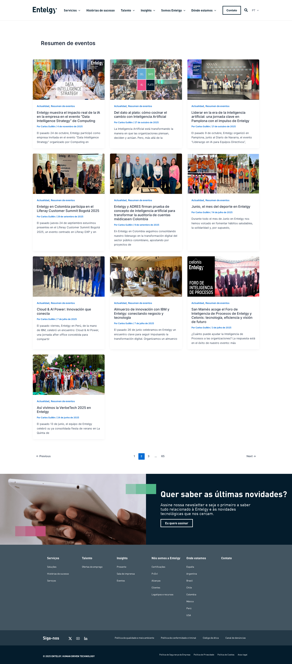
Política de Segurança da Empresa (174, 654)
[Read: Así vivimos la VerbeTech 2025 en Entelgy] (69, 374)
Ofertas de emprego (92, 566)
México (190, 601)
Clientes (156, 587)
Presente (121, 566)
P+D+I (155, 573)
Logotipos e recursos (162, 594)
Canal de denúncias (235, 637)
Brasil (189, 580)
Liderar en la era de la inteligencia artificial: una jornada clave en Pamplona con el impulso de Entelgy (220, 117)
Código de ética (211, 637)
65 (163, 456)
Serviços (51, 580)
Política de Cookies (225, 654)
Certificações (158, 566)
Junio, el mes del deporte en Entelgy (221, 207)
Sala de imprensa (126, 573)
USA (188, 615)
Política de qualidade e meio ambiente (134, 637)
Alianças (156, 580)
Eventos (121, 580)
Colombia (191, 594)
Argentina (191, 573)
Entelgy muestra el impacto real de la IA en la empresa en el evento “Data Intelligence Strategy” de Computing (68, 117)
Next (251, 456)
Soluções (51, 566)
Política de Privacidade (204, 654)
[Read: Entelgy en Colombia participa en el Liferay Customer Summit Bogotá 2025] (69, 173)
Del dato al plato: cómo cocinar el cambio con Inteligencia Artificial (140, 115)
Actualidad (43, 106)
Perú (188, 608)
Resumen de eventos (63, 106)
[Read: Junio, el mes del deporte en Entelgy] (223, 173)
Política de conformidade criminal (178, 637)
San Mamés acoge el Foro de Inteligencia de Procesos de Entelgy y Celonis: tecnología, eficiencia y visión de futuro (221, 315)
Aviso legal (242, 654)
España (190, 566)
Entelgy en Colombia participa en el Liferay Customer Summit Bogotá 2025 (68, 209)
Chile (189, 587)
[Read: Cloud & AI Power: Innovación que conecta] (69, 276)
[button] (78, 10)
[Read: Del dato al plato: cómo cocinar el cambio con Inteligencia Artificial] (146, 79)
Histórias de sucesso (58, 573)
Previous (43, 456)
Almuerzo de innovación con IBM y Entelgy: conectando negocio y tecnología (141, 313)
